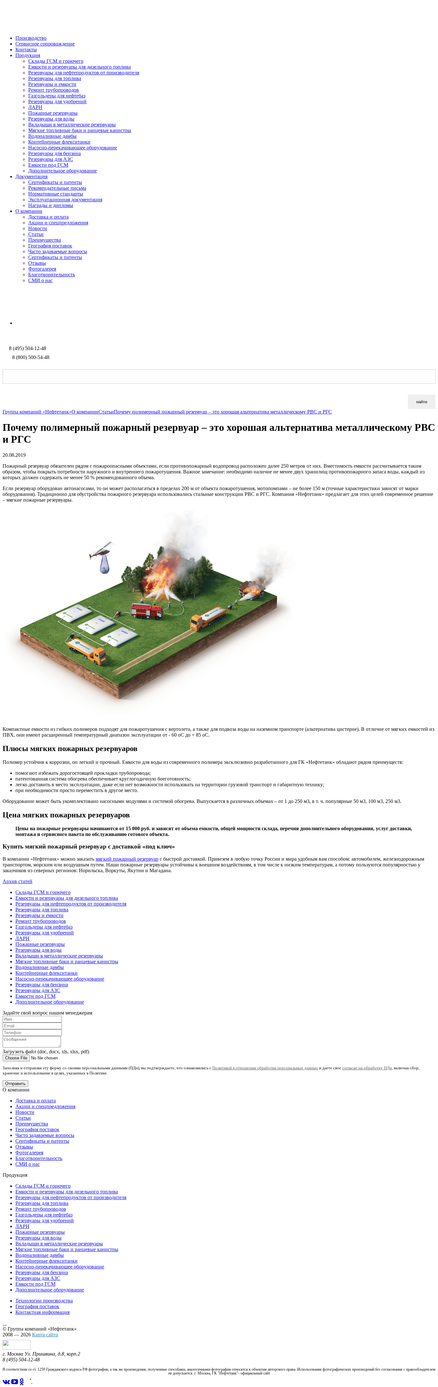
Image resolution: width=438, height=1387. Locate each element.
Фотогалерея (42, 269)
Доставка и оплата (48, 217)
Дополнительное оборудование (62, 170)
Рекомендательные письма (57, 188)
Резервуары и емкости (52, 84)
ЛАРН (35, 107)
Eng (19, 323)
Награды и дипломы (50, 205)
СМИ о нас (40, 280)
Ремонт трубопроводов (53, 90)
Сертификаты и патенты (55, 182)
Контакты (26, 49)
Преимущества (44, 240)
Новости (37, 228)
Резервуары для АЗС (50, 159)
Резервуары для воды (51, 118)
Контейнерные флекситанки (59, 142)
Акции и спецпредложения (58, 222)
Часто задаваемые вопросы (57, 251)
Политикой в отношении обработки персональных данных (265, 1067)
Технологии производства (44, 1300)
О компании (28, 211)
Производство (30, 38)
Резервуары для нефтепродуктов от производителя (83, 72)
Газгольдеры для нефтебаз (56, 95)
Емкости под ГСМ (48, 165)
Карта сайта (45, 1334)
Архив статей (17, 881)
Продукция (27, 55)
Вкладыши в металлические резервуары (72, 124)
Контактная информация (42, 1312)
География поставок (50, 245)
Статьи (36, 234)
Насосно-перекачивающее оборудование (72, 147)
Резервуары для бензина (54, 153)
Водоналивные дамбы (52, 136)
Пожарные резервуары (53, 113)
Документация (31, 176)
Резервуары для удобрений (57, 101)
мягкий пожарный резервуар (127, 859)
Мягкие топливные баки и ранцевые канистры (79, 130)
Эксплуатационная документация (65, 199)
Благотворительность (51, 274)
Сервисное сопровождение (45, 43)
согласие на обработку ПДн (367, 1067)
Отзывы (37, 263)
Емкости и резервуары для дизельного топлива (79, 67)
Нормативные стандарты (55, 193)
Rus (7, 312)
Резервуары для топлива (54, 78)
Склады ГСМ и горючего (55, 61)
